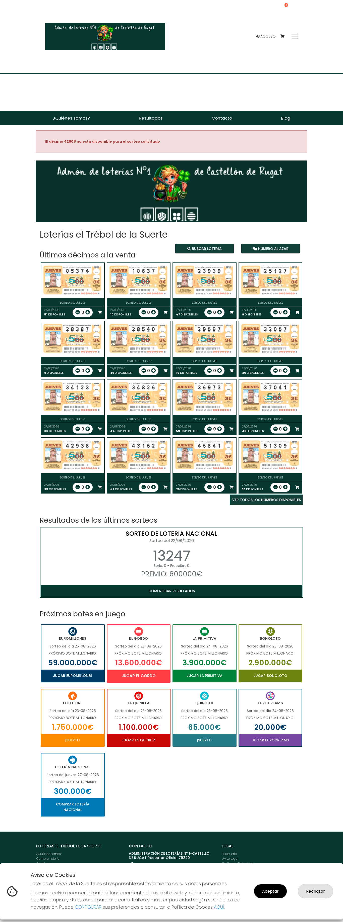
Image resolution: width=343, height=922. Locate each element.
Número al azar (272, 248)
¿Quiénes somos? (49, 854)
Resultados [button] (151, 118)
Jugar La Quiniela (139, 740)
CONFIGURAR (88, 907)
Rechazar (315, 891)
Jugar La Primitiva (204, 675)
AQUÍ (219, 907)
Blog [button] (285, 118)
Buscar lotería (206, 248)
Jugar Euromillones (72, 675)
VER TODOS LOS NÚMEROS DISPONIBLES (266, 499)
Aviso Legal (230, 858)
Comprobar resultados (171, 590)
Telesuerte (229, 854)
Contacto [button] (222, 118)
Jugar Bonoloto (270, 675)
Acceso (267, 36)
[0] (284, 36)
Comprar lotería (48, 858)
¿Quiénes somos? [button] (71, 118)
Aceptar (270, 891)
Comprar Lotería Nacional (72, 807)
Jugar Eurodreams (270, 740)
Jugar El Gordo (139, 675)
